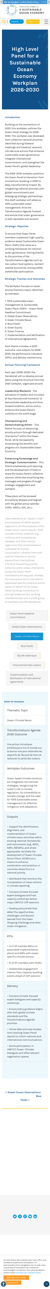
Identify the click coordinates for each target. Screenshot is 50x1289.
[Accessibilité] (3, 1284)
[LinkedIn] (35, 1216)
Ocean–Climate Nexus (27, 636)
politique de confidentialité (28, 1272)
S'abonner (33, 21)
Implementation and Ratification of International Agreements (25, 678)
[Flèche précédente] (1, 2)
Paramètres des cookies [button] (16, 1278)
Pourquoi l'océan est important (22, 1227)
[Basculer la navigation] (46, 21)
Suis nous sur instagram (25, 1241)
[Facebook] (20, 1216)
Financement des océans (27, 665)
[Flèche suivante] (48, 2)
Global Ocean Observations (27, 626)
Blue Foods (27, 646)
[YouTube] (30, 1216)
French (14, 21)
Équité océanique (27, 655)
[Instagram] (25, 1216)
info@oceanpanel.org (25, 1210)
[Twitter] (15, 1216)
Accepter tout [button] (12, 1283)
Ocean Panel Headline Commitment (22, 615)
